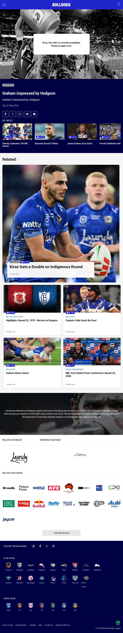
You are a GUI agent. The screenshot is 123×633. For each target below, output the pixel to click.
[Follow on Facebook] (40, 546)
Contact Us (48, 625)
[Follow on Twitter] (47, 546)
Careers (33, 625)
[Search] (119, 4)
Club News (8, 85)
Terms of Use (7, 625)
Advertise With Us (63, 625)
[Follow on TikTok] (33, 546)
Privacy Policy (20, 625)
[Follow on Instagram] (53, 546)
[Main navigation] (4, 4)
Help (40, 625)
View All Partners (61, 532)
